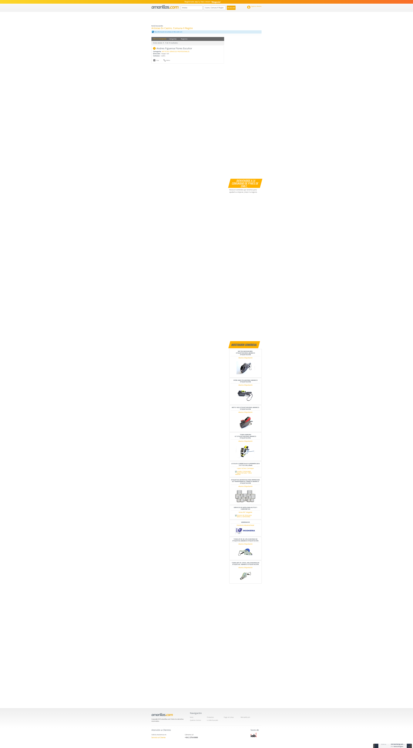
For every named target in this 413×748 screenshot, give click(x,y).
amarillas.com (165, 7)
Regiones (184, 39)
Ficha (157, 60)
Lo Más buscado (212, 720)
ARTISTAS (165, 51)
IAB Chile (254, 735)
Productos (210, 717)
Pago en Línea (229, 717)
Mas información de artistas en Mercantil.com (168, 32)
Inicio (191, 717)
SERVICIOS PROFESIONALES (179, 51)
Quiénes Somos (195, 720)
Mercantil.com (245, 717)
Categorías (173, 39)
